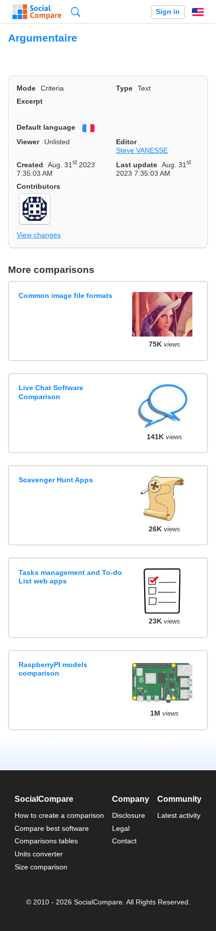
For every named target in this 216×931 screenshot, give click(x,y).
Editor (126, 142)
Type (124, 88)
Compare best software (52, 828)
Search (75, 12)
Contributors (38, 186)
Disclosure (128, 815)
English (198, 12)
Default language (46, 127)
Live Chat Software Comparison (51, 392)
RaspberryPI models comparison (53, 669)
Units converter (39, 854)
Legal (121, 828)
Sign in (168, 12)
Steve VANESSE (142, 150)
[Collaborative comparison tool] (37, 12)
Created (30, 165)
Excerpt (30, 101)
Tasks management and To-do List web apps (70, 576)
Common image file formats (66, 295)
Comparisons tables (46, 841)
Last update (136, 165)
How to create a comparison (59, 815)
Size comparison (41, 867)
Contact (124, 841)
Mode (26, 88)
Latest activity (178, 815)
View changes (39, 235)
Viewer (28, 142)
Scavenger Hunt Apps (56, 480)
